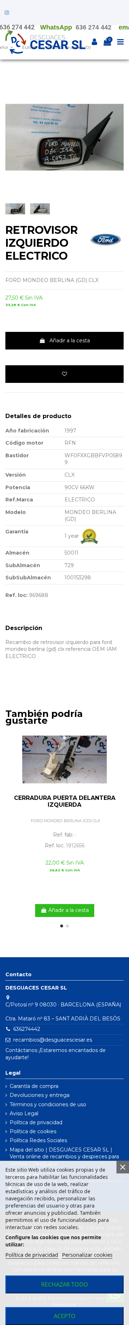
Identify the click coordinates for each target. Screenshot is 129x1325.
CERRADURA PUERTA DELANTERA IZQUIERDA (64, 801)
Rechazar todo (64, 1284)
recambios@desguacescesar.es (52, 1040)
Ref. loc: (16, 595)
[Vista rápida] (118, 751)
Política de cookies (33, 1131)
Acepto (65, 1316)
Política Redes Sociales (38, 1140)
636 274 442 (93, 27)
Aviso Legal (24, 1113)
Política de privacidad (36, 1122)
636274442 (26, 1029)
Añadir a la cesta (69, 340)
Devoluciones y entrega (40, 1095)
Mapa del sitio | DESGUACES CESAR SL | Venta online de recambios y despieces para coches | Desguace (64, 1156)
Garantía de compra (34, 1086)
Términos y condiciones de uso (48, 1104)
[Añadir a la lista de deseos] (64, 374)
